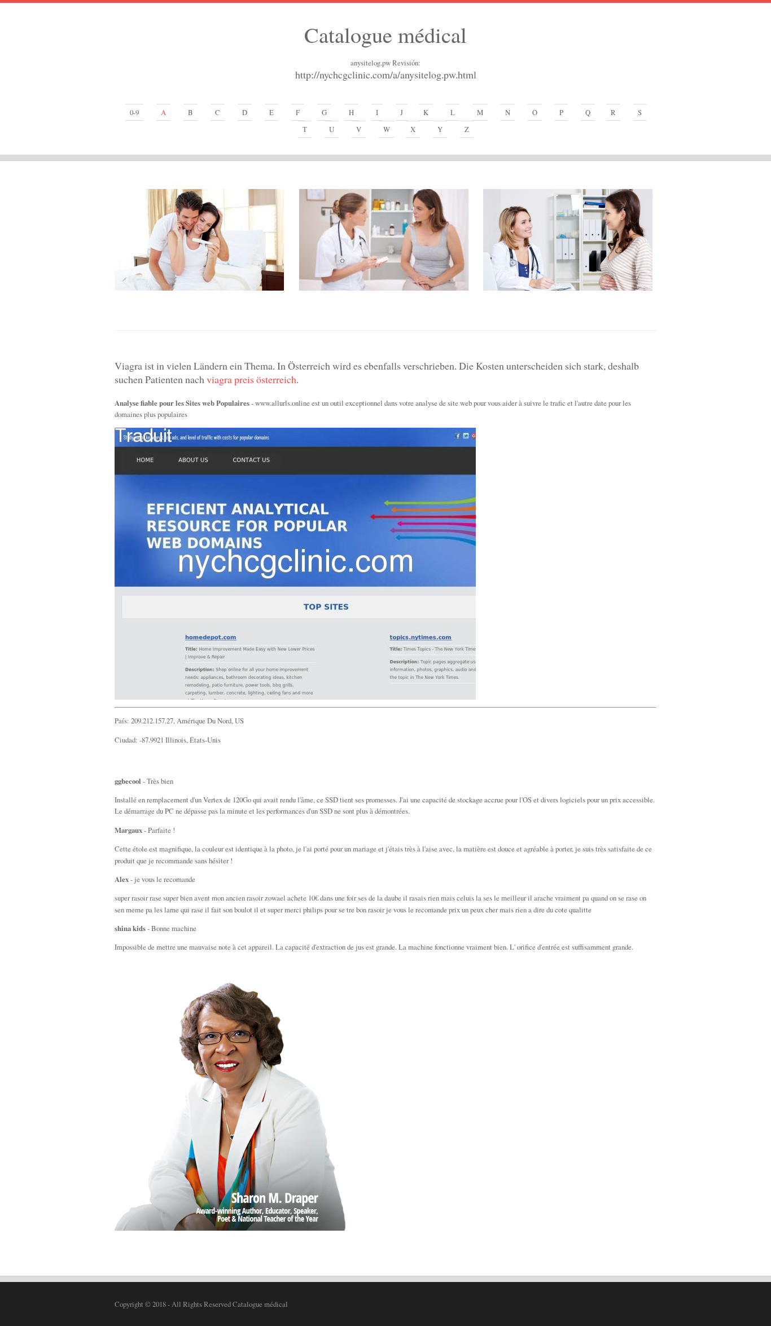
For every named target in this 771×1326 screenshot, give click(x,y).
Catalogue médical (385, 34)
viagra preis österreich (251, 379)
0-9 (134, 112)
